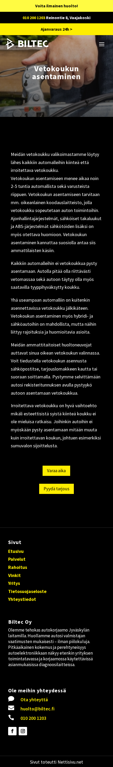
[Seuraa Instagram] (23, 731)
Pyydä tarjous (56, 489)
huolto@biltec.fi (37, 709)
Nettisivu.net (70, 762)
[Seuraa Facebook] (12, 731)
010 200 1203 (34, 17)
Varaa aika (56, 471)
